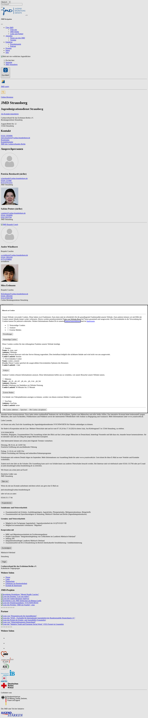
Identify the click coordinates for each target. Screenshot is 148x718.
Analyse (12, 328)
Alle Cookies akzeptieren (37, 410)
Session (8, 348)
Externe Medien (15, 330)
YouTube (8, 401)
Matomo (8, 379)
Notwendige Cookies (17, 325)
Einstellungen (7, 334)
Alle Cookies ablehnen (10, 410)
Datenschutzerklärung (73, 321)
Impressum (91, 321)
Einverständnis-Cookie (13, 359)
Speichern (23, 410)
